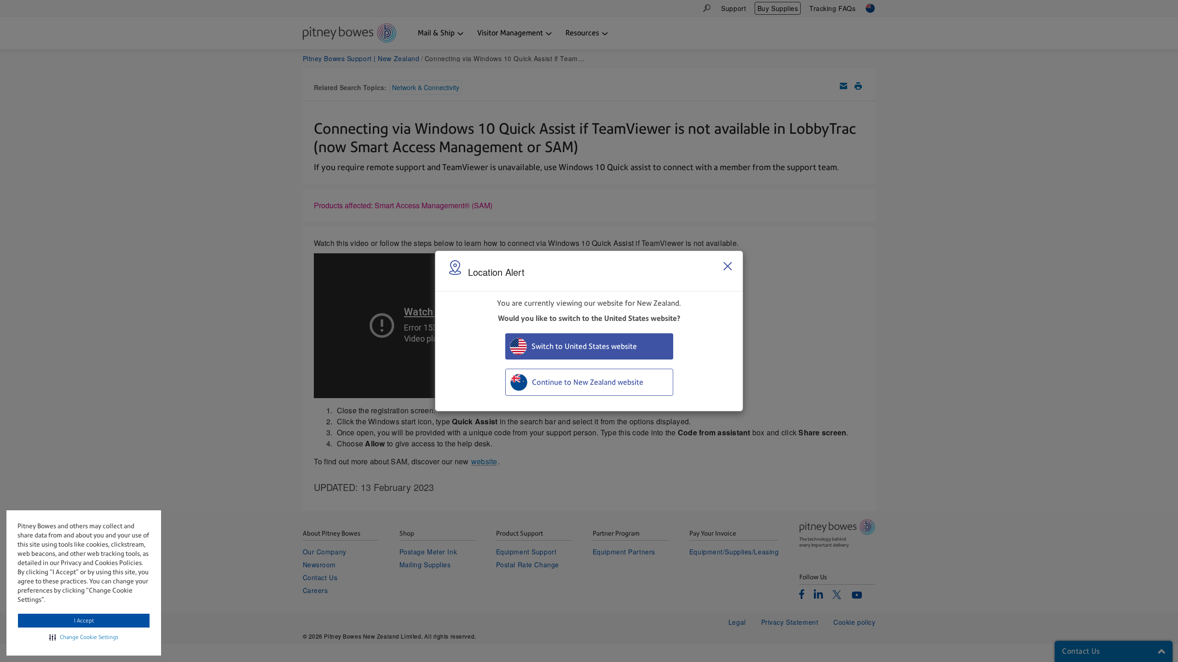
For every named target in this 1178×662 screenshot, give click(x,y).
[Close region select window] (727, 266)
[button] (83, 637)
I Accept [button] (84, 620)
